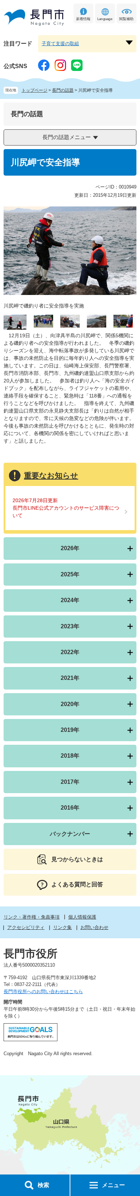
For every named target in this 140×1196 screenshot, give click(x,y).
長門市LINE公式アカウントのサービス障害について (66, 511)
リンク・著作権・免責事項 (32, 917)
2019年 (70, 730)
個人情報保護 (82, 917)
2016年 (70, 808)
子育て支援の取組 (60, 43)
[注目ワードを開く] (129, 42)
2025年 (70, 574)
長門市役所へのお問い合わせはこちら (43, 991)
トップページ (34, 90)
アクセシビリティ (26, 927)
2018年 (70, 756)
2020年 (70, 704)
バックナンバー (70, 834)
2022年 (70, 652)
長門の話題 (63, 90)
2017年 (70, 782)
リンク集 (62, 927)
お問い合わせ (94, 927)
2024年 (70, 600)
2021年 (70, 678)
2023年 (70, 626)
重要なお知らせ (51, 475)
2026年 (70, 548)
